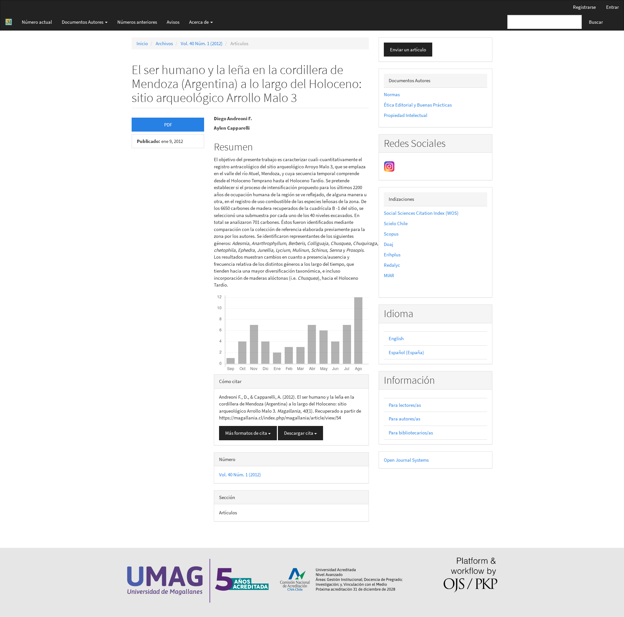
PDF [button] (168, 125)
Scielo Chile (396, 223)
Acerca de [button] (199, 22)
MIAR (389, 275)
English (396, 338)
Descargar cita (299, 433)
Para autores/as (404, 419)
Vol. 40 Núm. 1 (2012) (202, 43)
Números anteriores (137, 22)
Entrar (612, 7)
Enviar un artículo (408, 49)
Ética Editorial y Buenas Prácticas (418, 105)
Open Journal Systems (406, 460)
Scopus (391, 234)
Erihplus (392, 254)
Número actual (37, 22)
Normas (392, 94)
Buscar (596, 22)
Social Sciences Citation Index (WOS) (421, 213)
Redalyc (392, 265)
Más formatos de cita (246, 433)
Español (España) (406, 352)
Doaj (388, 244)
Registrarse (584, 7)
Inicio (142, 43)
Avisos (173, 22)
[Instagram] (389, 166)
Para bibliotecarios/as (411, 433)
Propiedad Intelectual (405, 115)
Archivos (164, 43)
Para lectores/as (405, 405)
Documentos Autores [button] (83, 22)
